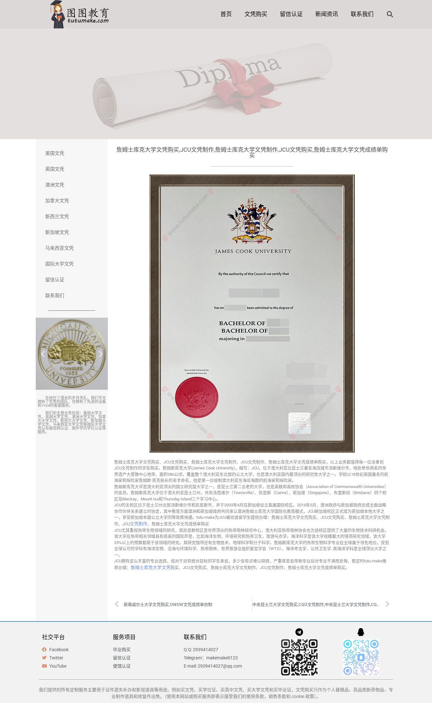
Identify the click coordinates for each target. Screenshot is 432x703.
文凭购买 (255, 14)
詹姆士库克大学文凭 (150, 567)
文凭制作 (138, 523)
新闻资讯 (326, 14)
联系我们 (362, 14)
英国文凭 (54, 169)
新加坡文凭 (57, 232)
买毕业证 (282, 689)
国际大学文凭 (59, 264)
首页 (226, 14)
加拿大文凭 (57, 201)
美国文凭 (54, 153)
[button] (390, 14)
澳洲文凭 (54, 185)
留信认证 (291, 14)
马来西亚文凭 (59, 248)
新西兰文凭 (57, 216)
